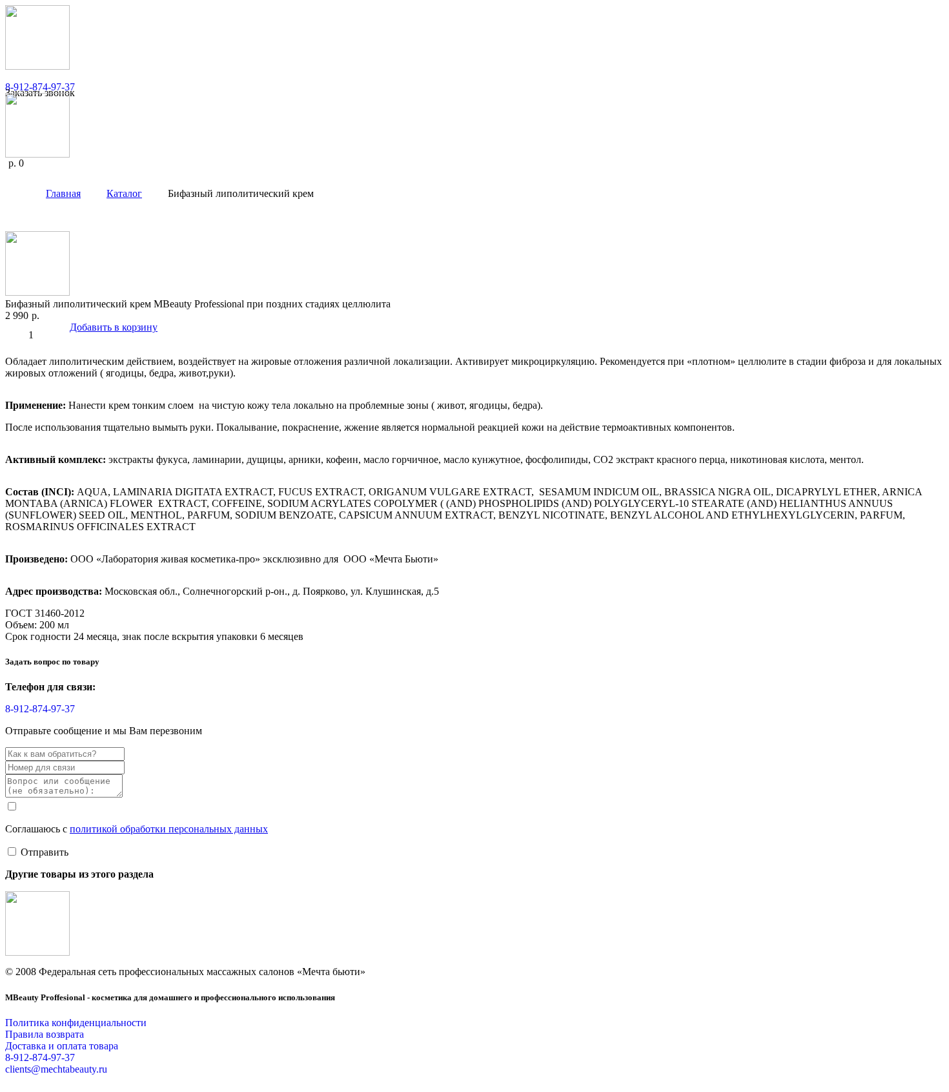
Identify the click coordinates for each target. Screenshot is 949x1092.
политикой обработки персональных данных (169, 828)
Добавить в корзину (114, 327)
